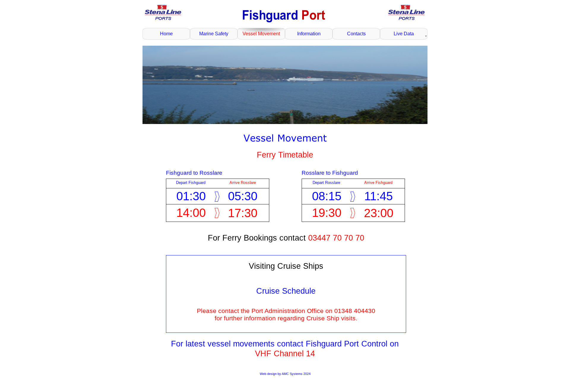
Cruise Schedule (286, 291)
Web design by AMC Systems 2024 (285, 374)
